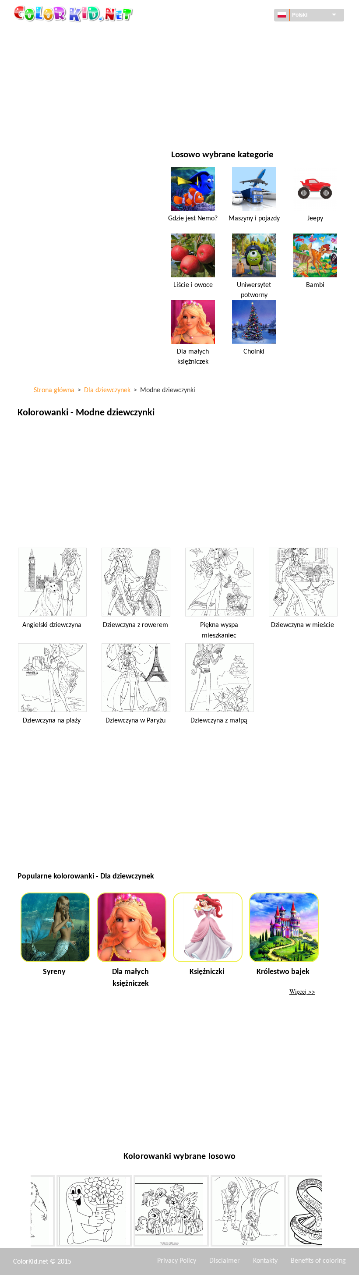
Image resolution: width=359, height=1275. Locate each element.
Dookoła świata (231, 35)
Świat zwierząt (230, 53)
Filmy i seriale (58, 124)
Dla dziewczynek (232, 70)
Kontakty (265, 1260)
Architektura (57, 53)
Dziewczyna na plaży (52, 720)
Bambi (315, 285)
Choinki (253, 351)
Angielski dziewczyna (51, 625)
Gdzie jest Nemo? (193, 218)
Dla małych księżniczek (193, 356)
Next (328, 1212)
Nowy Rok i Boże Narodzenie (249, 106)
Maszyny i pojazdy (64, 35)
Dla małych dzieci (63, 106)
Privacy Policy (176, 1260)
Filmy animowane (63, 70)
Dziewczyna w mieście (302, 625)
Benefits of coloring (318, 1260)
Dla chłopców (228, 88)
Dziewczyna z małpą (218, 720)
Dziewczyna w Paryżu (135, 720)
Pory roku (52, 88)
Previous (24, 1212)
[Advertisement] (179, 485)
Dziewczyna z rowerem (135, 625)
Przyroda (222, 124)
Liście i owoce (193, 285)
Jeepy (315, 218)
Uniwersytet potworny (254, 290)
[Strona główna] (74, 13)
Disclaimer (224, 1260)
